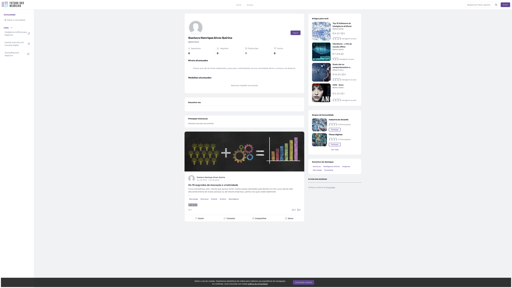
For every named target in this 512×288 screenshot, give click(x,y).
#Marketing (328, 170)
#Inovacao (205, 199)
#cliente (214, 199)
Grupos (250, 5)
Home (238, 5)
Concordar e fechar (303, 282)
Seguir (295, 33)
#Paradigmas (234, 199)
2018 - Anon (338, 85)
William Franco (338, 70)
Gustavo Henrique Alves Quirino (211, 177)
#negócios (346, 166)
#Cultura (223, 199)
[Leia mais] (321, 31)
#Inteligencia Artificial (331, 166)
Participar (335, 130)
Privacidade (330, 187)
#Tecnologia (193, 199)
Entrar (505, 4)
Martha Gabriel (338, 29)
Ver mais (335, 149)
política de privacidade (258, 284)
